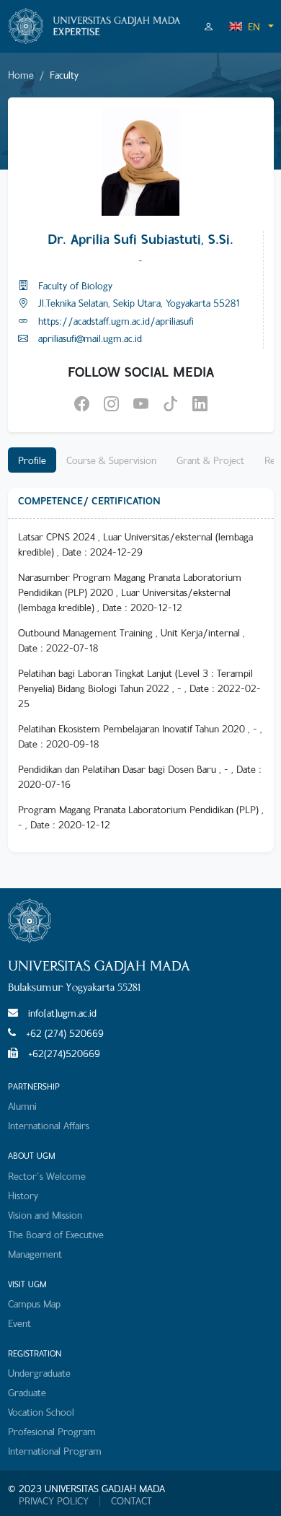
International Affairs (48, 1125)
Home (21, 75)
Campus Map (34, 1303)
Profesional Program (52, 1431)
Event (19, 1323)
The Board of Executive (56, 1234)
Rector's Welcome (47, 1176)
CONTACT (131, 1501)
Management (35, 1254)
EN (254, 26)
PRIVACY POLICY (54, 1501)
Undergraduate (39, 1373)
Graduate (27, 1392)
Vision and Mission (45, 1215)
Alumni (22, 1106)
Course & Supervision (111, 460)
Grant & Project (210, 460)
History (23, 1195)
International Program (55, 1451)
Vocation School (41, 1412)
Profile (32, 460)
